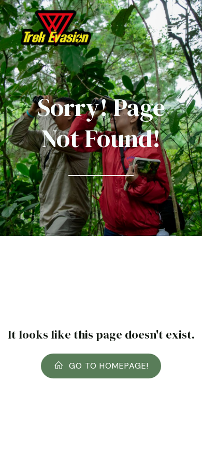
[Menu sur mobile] (172, 28)
